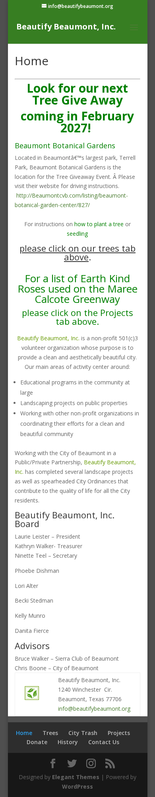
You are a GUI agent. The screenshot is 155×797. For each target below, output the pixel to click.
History (68, 742)
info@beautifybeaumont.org (94, 708)
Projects (119, 733)
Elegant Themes (75, 777)
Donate (37, 742)
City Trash (82, 733)
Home (24, 733)
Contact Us (103, 742)
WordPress (77, 786)
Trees (50, 733)
